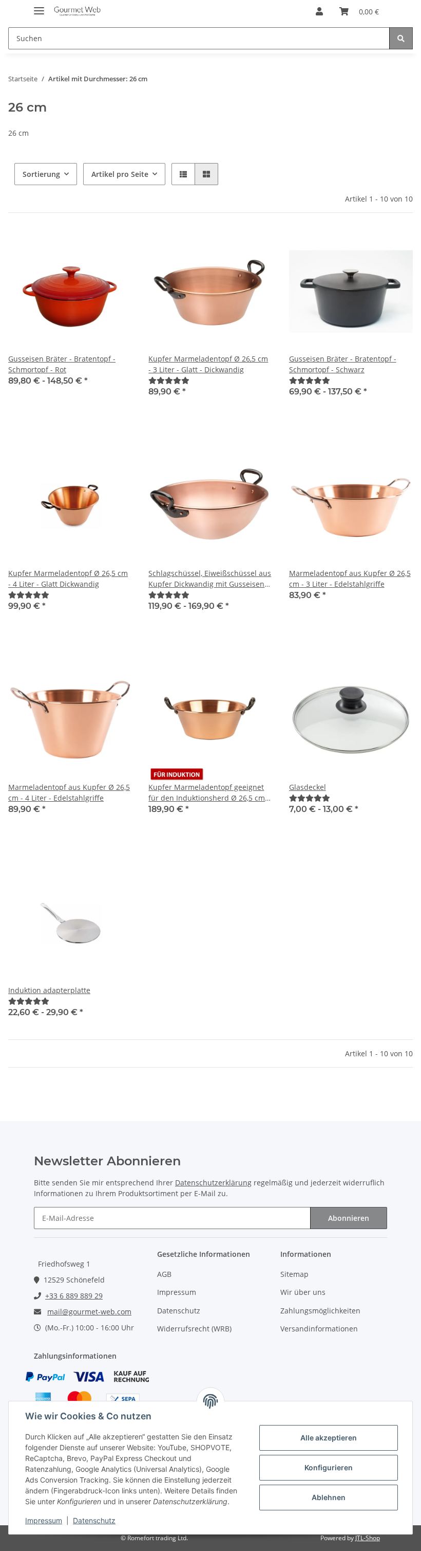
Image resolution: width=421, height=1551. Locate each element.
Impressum (176, 1292)
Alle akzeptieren (328, 1437)
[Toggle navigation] (39, 6)
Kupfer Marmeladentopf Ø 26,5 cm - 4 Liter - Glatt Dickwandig (68, 578)
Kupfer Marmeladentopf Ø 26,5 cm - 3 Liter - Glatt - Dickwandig (208, 364)
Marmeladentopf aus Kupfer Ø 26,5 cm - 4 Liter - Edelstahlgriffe (69, 792)
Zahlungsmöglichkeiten (320, 1310)
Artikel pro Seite (119, 174)
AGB (164, 1274)
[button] (319, 11)
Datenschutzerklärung (213, 1182)
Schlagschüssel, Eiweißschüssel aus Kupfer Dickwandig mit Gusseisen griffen (209, 578)
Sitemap (294, 1274)
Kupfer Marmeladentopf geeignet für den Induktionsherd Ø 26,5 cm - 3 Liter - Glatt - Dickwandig (209, 792)
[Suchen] (401, 38)
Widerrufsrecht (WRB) (194, 1328)
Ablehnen (329, 1497)
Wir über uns (303, 1292)
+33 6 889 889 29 (74, 1296)
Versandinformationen (319, 1328)
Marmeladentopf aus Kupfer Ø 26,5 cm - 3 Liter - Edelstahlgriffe (350, 578)
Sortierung (41, 174)
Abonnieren (348, 1218)
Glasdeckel (307, 787)
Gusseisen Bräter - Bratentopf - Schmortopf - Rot (62, 364)
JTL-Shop (367, 1538)
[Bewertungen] (168, 380)
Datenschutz (178, 1310)
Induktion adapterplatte (49, 990)
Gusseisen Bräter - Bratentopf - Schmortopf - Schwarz (342, 364)
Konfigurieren (328, 1467)
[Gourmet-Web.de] (77, 11)
